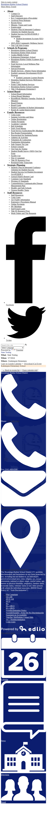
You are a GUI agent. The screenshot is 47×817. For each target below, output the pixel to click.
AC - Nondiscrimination (15, 619)
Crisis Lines (15, 115)
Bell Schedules (17, 126)
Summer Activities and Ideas (22, 117)
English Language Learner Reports (30, 78)
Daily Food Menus (18, 128)
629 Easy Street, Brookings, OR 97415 (22, 568)
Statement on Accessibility (16, 615)
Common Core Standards (21, 179)
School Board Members (20, 96)
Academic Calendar (19, 124)
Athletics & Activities (19, 137)
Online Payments (18, 122)
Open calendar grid (29, 370)
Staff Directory (17, 16)
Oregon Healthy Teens (20, 190)
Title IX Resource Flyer (20, 160)
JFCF (8, 601)
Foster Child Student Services (22, 84)
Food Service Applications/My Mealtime (27, 131)
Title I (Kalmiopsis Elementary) (23, 89)
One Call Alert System (20, 45)
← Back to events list (11, 370)
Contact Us (15, 14)
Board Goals (16, 105)
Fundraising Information (20, 142)
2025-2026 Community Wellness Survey (27, 43)
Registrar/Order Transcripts (21, 162)
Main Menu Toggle (8, 7)
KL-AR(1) (10, 606)
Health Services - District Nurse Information (28, 71)
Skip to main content (9, 2)
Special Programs (18, 68)
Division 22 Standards (20, 181)
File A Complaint (18, 158)
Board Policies (17, 103)
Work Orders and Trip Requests (23, 213)
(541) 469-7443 (13, 421)
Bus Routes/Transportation (21, 133)
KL (7, 604)
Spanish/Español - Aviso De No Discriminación (25, 613)
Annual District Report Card (22, 177)
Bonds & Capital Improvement (23, 110)
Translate (19, 350)
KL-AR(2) (10, 608)
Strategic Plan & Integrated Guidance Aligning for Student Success (25, 30)
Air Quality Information (20, 200)
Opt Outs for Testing (19, 149)
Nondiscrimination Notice (16, 610)
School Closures (17, 147)
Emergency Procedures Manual (23, 202)
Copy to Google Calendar (11, 364)
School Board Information (21, 94)
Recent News (16, 23)
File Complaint (12, 594)
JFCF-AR (10, 599)
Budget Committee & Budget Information (27, 108)
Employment (16, 27)
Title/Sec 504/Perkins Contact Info (19, 617)
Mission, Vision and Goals (21, 25)
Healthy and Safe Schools (21, 188)
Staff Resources (17, 195)
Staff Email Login (18, 209)
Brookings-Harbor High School (23, 53)
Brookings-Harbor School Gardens (25, 87)
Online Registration (18, 119)
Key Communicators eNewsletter (24, 18)
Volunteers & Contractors (21, 140)
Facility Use (16, 156)
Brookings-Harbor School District (24, 50)
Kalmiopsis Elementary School (23, 57)
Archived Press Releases (20, 20)
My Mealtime (16, 206)
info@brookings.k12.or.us (11, 508)
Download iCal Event (32, 364)
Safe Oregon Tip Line (19, 144)
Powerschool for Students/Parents (24, 135)
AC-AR (9, 597)
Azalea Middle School (20, 55)
